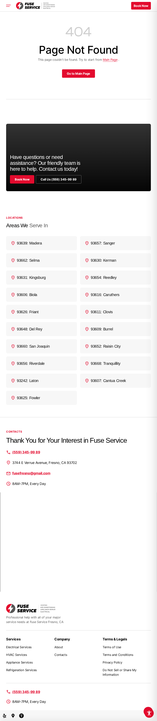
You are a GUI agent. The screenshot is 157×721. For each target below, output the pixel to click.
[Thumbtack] (21, 715)
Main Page (110, 59)
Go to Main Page (78, 73)
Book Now (22, 179)
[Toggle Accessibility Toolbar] (149, 713)
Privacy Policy (112, 662)
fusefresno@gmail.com (31, 473)
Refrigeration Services (21, 670)
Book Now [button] (141, 6)
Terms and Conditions (118, 655)
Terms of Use (112, 647)
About (58, 647)
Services (13, 639)
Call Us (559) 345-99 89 (59, 179)
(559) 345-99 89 (26, 452)
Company (62, 639)
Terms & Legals (115, 639)
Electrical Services (19, 647)
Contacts (60, 655)
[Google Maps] (13, 715)
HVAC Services (16, 655)
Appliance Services (19, 662)
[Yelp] (4, 715)
